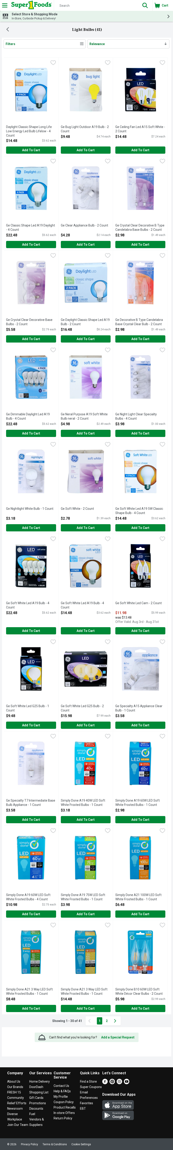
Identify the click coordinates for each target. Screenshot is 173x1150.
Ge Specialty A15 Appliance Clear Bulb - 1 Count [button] (138, 708)
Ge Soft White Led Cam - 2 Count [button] (138, 603)
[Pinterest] (112, 1083)
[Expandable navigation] (5, 5)
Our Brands (15, 1087)
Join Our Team (17, 1125)
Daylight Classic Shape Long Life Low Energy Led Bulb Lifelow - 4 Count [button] (29, 131)
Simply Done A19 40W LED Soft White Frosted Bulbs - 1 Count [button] (83, 803)
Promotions (37, 1103)
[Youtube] (126, 1083)
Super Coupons (91, 1087)
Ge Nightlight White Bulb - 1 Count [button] (29, 509)
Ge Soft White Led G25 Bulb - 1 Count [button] (27, 708)
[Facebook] (105, 1083)
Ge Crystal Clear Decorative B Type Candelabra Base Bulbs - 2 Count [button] (139, 228)
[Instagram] (119, 1083)
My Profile (61, 1096)
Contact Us (61, 1086)
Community (15, 1098)
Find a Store (88, 1081)
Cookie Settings (81, 1144)
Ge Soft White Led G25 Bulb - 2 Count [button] (82, 708)
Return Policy (63, 1118)
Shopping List (38, 1092)
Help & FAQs (62, 1091)
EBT (83, 1108)
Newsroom (15, 1108)
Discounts (36, 1108)
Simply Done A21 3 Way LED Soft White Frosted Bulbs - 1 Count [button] (29, 992)
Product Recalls (65, 1107)
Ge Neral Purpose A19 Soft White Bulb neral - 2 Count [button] (84, 416)
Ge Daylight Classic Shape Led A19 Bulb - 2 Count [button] (85, 322)
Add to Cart (31, 150)
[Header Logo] (31, 5)
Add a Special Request (117, 1037)
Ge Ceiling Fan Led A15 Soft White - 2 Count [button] (140, 129)
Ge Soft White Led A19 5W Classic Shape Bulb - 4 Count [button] (139, 511)
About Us (13, 1081)
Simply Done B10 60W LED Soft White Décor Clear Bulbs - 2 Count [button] (139, 992)
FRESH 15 (14, 1092)
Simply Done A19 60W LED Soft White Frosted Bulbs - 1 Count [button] (137, 803)
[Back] (7, 29)
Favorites (86, 1103)
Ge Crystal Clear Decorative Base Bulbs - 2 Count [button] (29, 322)
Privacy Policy (29, 1144)
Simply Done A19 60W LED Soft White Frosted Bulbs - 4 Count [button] (28, 897)
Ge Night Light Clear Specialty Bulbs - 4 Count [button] (136, 416)
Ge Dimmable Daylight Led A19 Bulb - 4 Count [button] (28, 416)
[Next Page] (116, 1020)
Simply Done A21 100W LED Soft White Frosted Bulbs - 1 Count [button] (138, 897)
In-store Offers (64, 1113)
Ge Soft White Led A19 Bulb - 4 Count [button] (27, 605)
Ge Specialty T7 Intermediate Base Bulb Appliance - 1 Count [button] (30, 803)
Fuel (32, 1114)
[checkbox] (53, 63)
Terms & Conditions (55, 1144)
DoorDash (36, 1087)
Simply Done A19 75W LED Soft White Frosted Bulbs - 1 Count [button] (83, 897)
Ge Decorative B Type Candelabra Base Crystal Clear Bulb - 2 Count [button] (139, 322)
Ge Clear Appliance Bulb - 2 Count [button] (84, 226)
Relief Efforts (16, 1103)
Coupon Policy (64, 1102)
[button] (145, 5)
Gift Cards (36, 1098)
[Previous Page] (90, 1020)
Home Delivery (39, 1081)
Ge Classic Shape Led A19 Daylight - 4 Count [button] (30, 228)
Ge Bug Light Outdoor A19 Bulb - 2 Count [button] (85, 129)
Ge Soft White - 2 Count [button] (79, 509)
